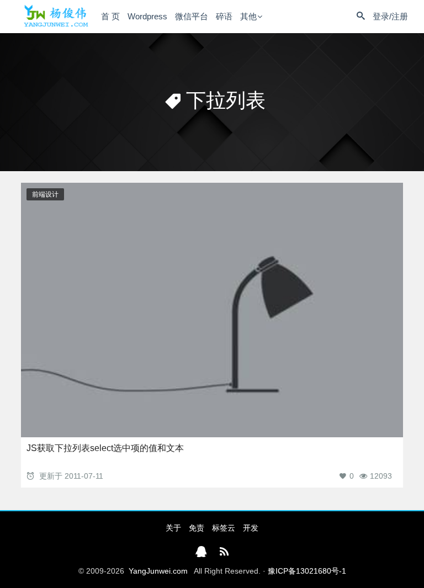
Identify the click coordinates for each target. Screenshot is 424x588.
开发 (250, 527)
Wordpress (147, 16)
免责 (196, 527)
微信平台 (191, 16)
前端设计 (45, 194)
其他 (248, 16)
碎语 (224, 16)
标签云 (223, 527)
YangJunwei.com (158, 570)
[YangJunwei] (56, 16)
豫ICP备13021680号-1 (307, 570)
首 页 (110, 16)
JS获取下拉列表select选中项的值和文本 (105, 448)
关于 (173, 527)
